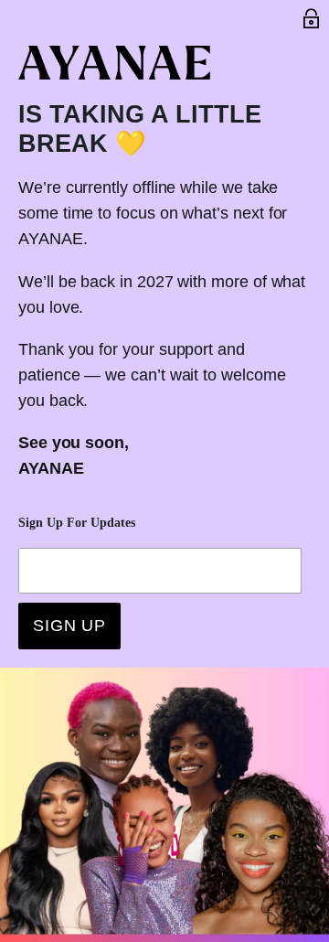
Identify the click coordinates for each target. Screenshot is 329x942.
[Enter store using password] (311, 18)
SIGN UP (69, 625)
